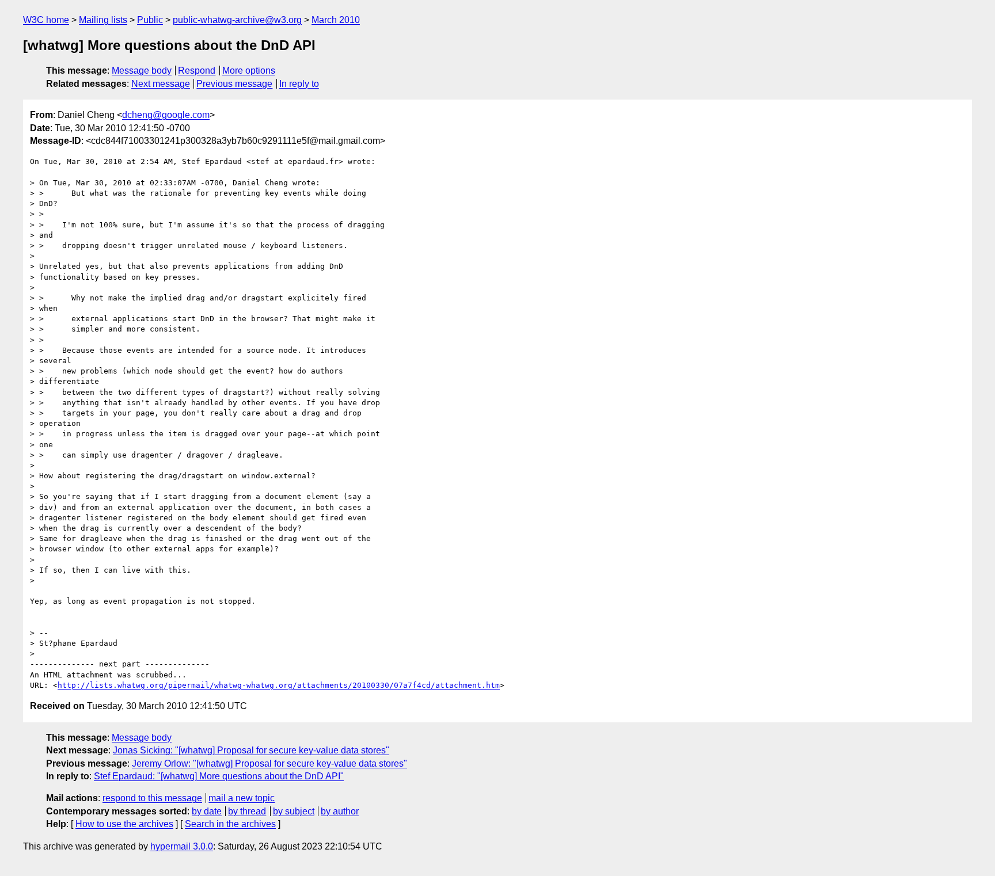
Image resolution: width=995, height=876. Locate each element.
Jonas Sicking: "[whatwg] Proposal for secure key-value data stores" (251, 750)
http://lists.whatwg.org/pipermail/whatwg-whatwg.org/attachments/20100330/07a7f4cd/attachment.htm (279, 685)
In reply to (299, 84)
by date (207, 811)
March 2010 (336, 20)
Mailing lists (103, 20)
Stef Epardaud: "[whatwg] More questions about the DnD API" (219, 776)
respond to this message (152, 798)
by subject (293, 811)
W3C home (46, 20)
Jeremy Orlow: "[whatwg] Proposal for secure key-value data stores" (269, 763)
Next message (160, 84)
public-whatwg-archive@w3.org (237, 20)
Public (150, 20)
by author (340, 811)
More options (248, 70)
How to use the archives (124, 824)
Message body (142, 70)
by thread (247, 811)
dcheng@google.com (166, 115)
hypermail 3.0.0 (181, 846)
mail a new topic (241, 798)
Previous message (234, 84)
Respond (196, 70)
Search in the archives (230, 824)
